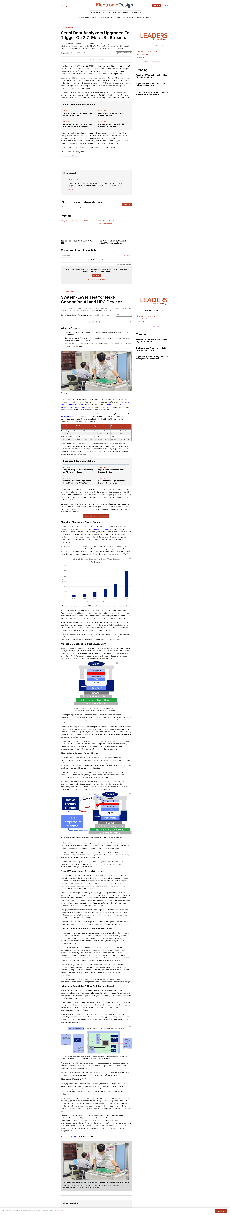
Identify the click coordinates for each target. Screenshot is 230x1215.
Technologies (84, 17)
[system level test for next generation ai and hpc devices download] (96, 1190)
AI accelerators (123, 402)
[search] (65, 5)
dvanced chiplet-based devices (74, 407)
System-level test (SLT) (70, 416)
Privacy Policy (59, 1210)
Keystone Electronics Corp (146, 52)
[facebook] (90, 59)
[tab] (66, 255)
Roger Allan (65, 53)
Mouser (139, 57)
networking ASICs (114, 404)
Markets (95, 17)
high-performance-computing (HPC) (75, 404)
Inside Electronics (144, 17)
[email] (103, 59)
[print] (131, 59)
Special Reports (128, 17)
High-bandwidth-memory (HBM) (101, 537)
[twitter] (96, 59)
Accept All (221, 1211)
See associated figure (69, 156)
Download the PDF (72, 1166)
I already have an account (96, 279)
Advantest (84, 315)
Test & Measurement (68, 27)
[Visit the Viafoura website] (127, 264)
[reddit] (99, 59)
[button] (62, 5)
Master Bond (141, 54)
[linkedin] (93, 59)
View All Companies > (152, 62)
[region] (96, 260)
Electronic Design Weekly (110, 17)
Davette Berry (66, 315)
